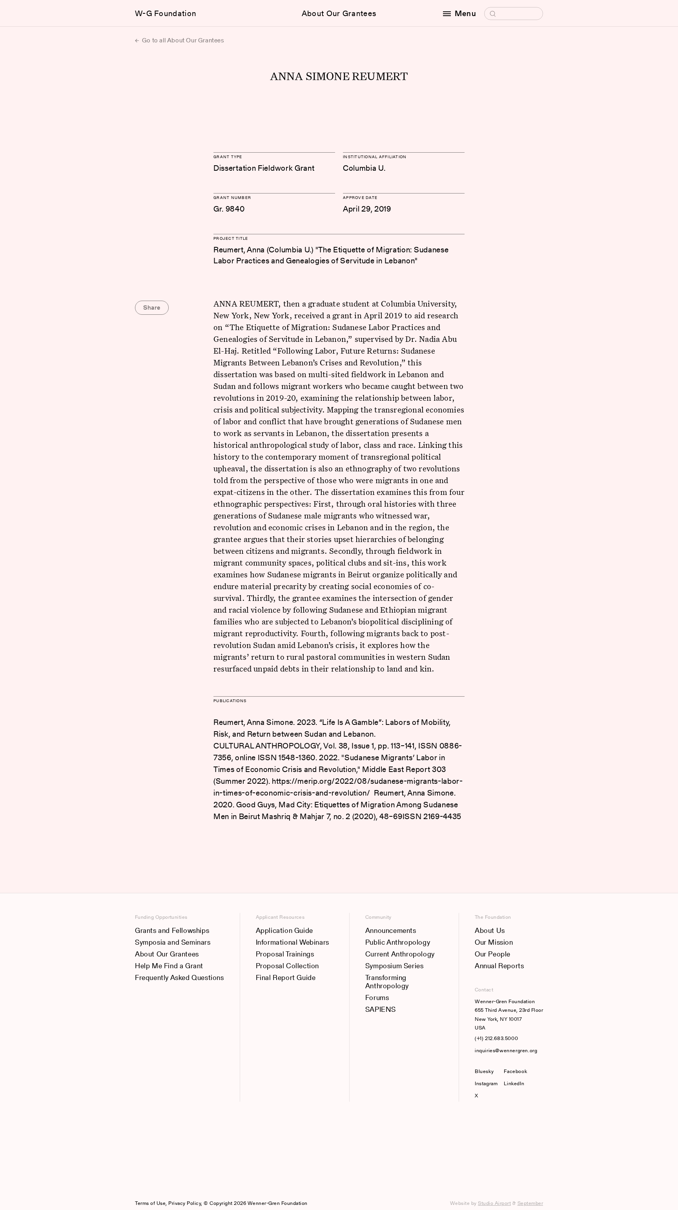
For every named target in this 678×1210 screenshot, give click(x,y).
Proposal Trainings (285, 954)
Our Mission (494, 942)
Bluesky (486, 1071)
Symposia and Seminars (173, 942)
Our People (492, 954)
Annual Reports (499, 966)
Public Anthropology (397, 942)
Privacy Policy (184, 1203)
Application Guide (284, 930)
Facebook (515, 1071)
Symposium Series (394, 966)
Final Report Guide (286, 977)
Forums (377, 997)
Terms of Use (150, 1203)
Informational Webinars (292, 942)
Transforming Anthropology (387, 982)
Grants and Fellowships (172, 930)
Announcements (390, 930)
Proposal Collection (287, 966)
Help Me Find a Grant (169, 966)
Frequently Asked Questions (179, 977)
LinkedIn (514, 1083)
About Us (490, 930)
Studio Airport (494, 1203)
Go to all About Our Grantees (182, 40)
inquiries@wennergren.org (506, 1050)
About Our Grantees (339, 13)
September (530, 1203)
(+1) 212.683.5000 (496, 1038)
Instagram (486, 1083)
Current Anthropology (400, 954)
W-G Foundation (165, 13)
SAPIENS (380, 1009)
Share (151, 307)
